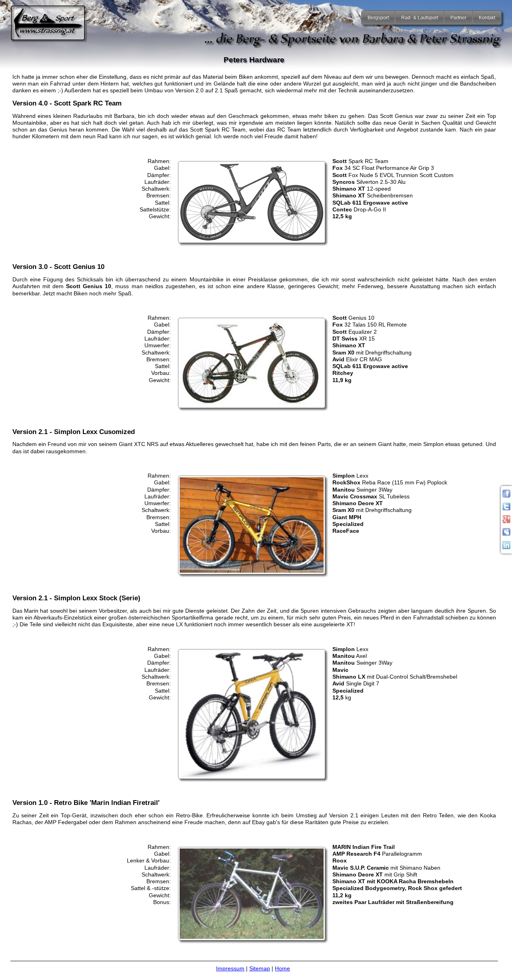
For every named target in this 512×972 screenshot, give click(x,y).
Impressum (230, 968)
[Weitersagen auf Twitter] (506, 508)
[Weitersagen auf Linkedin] (506, 547)
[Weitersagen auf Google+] (506, 521)
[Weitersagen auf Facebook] (506, 495)
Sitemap (259, 968)
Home (282, 968)
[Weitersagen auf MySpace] (506, 534)
